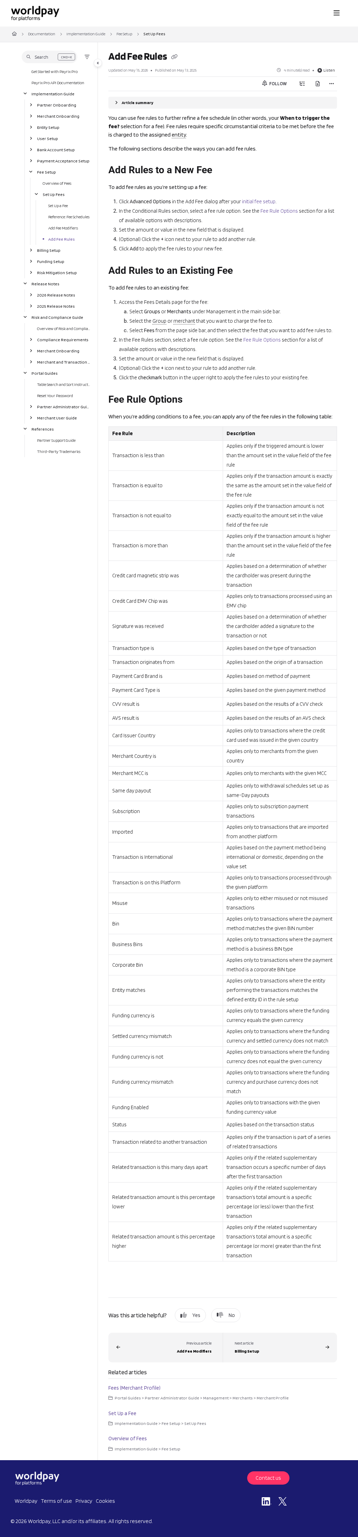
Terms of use (56, 1501)
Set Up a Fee (58, 205)
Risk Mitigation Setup (57, 272)
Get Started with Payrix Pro (54, 71)
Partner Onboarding (56, 104)
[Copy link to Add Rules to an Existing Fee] (243, 271)
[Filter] (87, 57)
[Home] (34, 13)
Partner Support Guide (56, 439)
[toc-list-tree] (302, 83)
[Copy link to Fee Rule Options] (193, 400)
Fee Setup (124, 33)
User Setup (47, 138)
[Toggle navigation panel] (98, 63)
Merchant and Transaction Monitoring (64, 361)
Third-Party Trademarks (58, 451)
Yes (196, 1315)
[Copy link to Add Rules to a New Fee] (223, 170)
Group (159, 321)
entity (179, 134)
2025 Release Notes (56, 305)
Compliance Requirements (62, 339)
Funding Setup (50, 261)
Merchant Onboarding (58, 115)
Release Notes (45, 283)
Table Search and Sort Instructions (64, 384)
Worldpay (26, 1501)
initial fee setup (258, 201)
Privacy (84, 1501)
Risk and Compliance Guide (57, 317)
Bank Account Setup (56, 149)
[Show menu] (336, 13)
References (42, 428)
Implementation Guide (85, 33)
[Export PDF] (317, 83)
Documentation (41, 33)
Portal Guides (44, 372)
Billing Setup (48, 249)
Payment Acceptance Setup (63, 160)
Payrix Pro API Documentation (57, 82)
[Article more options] (331, 83)
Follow (277, 83)
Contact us (268, 1477)
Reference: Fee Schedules (69, 216)
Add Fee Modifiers (63, 227)
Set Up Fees (154, 33)
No (232, 1315)
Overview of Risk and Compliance (64, 328)
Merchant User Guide (57, 417)
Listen (329, 70)
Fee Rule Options (279, 211)
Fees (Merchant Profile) (134, 1388)
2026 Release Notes (56, 294)
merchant (184, 321)
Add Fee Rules (61, 238)
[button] (49, 57)
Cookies (105, 1501)
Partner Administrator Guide (64, 406)
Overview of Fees (57, 182)
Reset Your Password (55, 395)
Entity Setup (48, 127)
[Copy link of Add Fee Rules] (174, 57)
